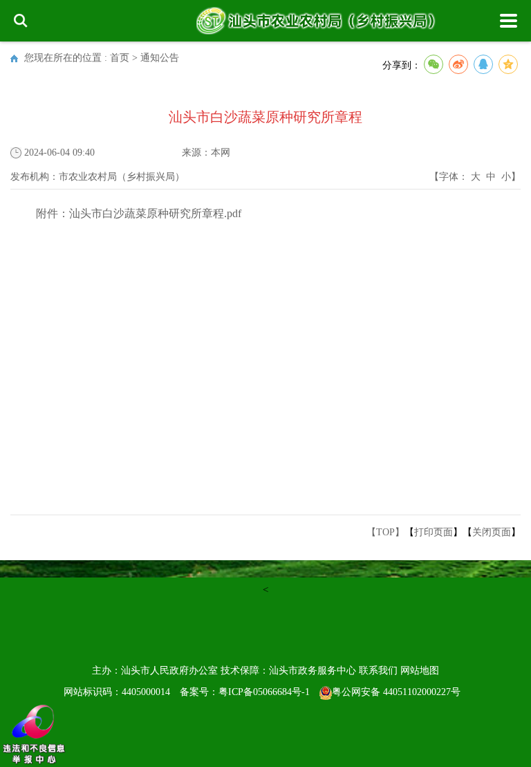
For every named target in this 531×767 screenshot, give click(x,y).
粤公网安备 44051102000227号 (396, 692)
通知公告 (159, 58)
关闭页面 (491, 532)
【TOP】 (385, 532)
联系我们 (378, 670)
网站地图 (419, 670)
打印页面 (433, 532)
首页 (119, 58)
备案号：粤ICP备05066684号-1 (245, 692)
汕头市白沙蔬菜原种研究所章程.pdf (155, 213)
